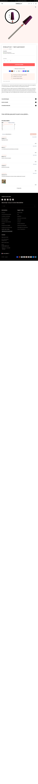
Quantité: (5, 58)
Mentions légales (5, 220)
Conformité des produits (6, 214)
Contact (19, 221)
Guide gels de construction (22, 227)
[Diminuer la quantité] (4, 61)
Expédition (19, 216)
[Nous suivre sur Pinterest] (7, 199)
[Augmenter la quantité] (10, 61)
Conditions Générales (6, 216)
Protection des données (6, 221)
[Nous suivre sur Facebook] (2, 199)
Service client (19, 212)
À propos (3, 212)
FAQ (18, 214)
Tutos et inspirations (21, 229)
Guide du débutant (21, 223)
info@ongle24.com (5, 245)
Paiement (19, 220)
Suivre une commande (21, 218)
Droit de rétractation (5, 218)
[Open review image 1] (4, 182)
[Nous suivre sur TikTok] (13, 199)
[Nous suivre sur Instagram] (5, 199)
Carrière (3, 223)
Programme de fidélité (6, 225)
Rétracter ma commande (7, 231)
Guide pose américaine (21, 225)
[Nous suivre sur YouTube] (10, 199)
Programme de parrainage (7, 227)
